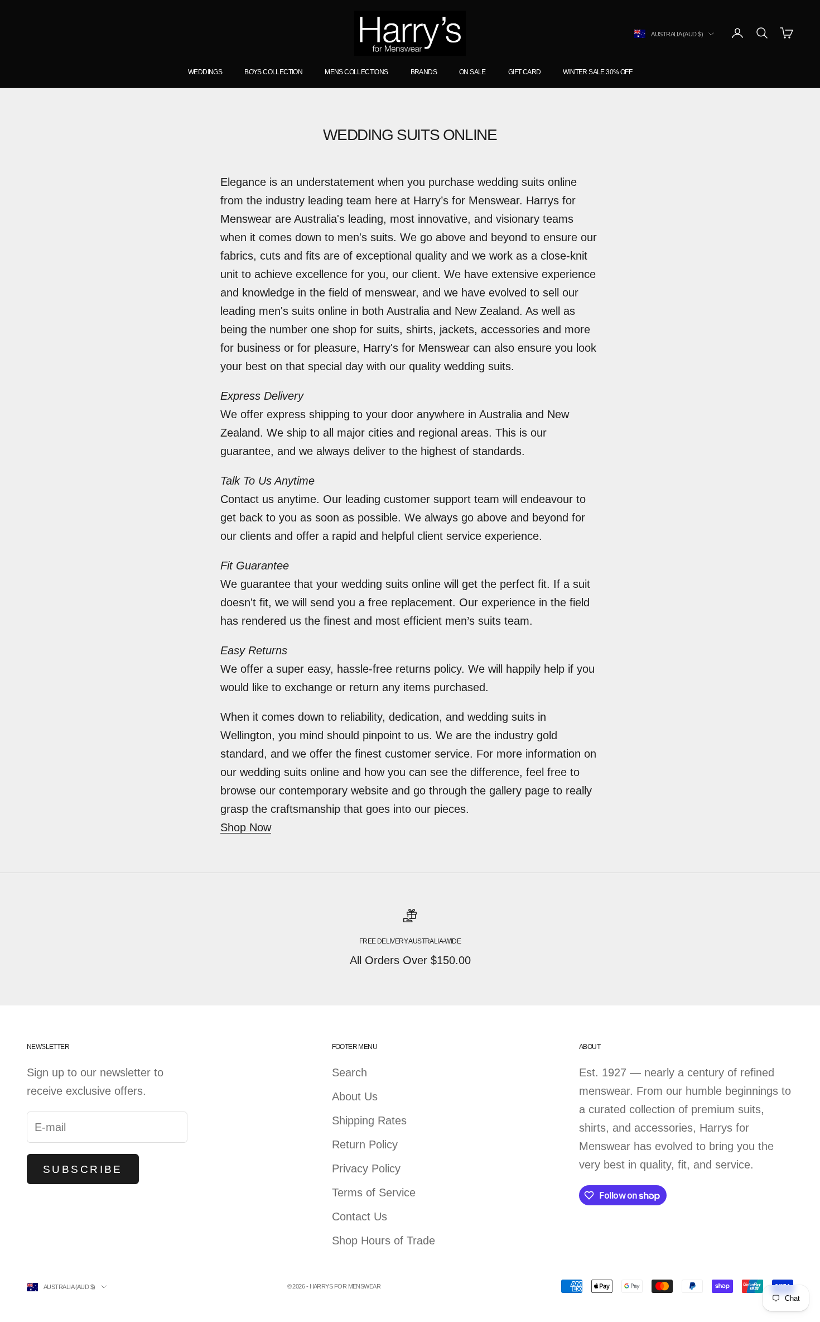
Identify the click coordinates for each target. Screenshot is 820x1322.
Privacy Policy (366, 1168)
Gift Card (524, 72)
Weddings (205, 72)
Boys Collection (273, 72)
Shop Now (245, 827)
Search (349, 1072)
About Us (355, 1096)
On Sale (472, 72)
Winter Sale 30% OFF (597, 72)
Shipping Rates (369, 1120)
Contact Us (359, 1216)
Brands (424, 72)
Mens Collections (356, 72)
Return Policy (365, 1144)
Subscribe (83, 1169)
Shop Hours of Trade (383, 1240)
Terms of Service (374, 1192)
